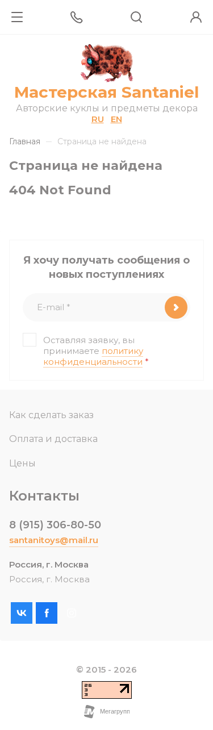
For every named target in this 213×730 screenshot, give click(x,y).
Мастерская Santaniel (106, 92)
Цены (22, 463)
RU (97, 119)
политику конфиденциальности (93, 356)
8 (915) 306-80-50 (55, 525)
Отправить (176, 307)
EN (116, 119)
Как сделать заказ (51, 415)
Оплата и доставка (53, 438)
